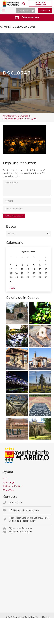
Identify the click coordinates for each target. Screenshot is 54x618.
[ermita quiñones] (40, 359)
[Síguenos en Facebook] (6, 528)
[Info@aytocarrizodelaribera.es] (6, 510)
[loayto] (11, 3)
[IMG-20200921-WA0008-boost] (40, 313)
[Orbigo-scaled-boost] (17, 336)
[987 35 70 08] (6, 502)
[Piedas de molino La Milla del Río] (40, 336)
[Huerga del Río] (17, 359)
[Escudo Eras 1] (40, 405)
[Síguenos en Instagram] (6, 531)
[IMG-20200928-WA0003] (17, 313)
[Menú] (3, 10)
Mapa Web (8, 490)
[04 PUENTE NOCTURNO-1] (17, 382)
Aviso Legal (9, 482)
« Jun (12, 288)
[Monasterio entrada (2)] (40, 429)
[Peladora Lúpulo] (17, 429)
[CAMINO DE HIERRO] (17, 405)
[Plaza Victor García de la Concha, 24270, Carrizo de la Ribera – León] (6, 519)
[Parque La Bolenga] (40, 382)
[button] (24, 3)
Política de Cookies (12, 486)
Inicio (5, 478)
